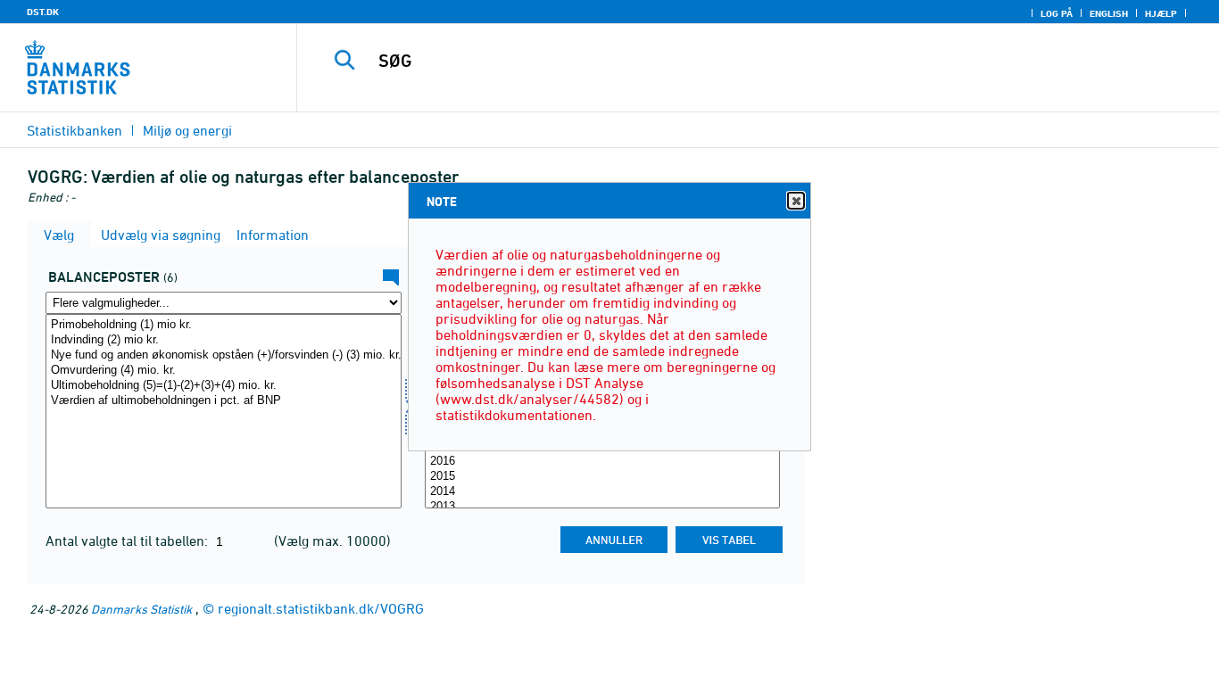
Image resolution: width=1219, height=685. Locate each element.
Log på (1057, 13)
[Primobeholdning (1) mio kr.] (223, 325)
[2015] (602, 476)
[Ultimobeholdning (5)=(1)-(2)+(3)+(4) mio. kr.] (223, 385)
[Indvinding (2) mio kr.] (223, 340)
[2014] (602, 491)
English (1109, 13)
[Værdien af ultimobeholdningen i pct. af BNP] (223, 401)
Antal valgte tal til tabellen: (128, 540)
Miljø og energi (187, 130)
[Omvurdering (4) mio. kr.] (223, 370)
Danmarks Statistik (141, 608)
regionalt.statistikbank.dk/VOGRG (321, 608)
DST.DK (43, 11)
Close (796, 201)
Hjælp (1161, 13)
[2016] (602, 461)
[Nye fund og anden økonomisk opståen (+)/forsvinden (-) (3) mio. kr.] (223, 355)
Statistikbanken (74, 130)
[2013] (602, 507)
